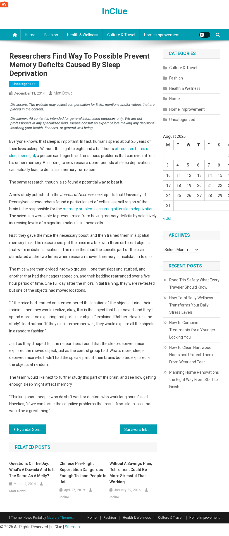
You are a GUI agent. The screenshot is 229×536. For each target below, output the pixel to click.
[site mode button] (204, 35)
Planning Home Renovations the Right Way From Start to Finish (194, 379)
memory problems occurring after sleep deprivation (108, 209)
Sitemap (72, 527)
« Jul (167, 218)
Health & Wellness (82, 35)
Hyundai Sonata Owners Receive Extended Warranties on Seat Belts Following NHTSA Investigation (31, 429)
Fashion (51, 35)
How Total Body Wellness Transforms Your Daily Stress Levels (191, 305)
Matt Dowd (63, 93)
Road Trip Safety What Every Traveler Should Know (194, 283)
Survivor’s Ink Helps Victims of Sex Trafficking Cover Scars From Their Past (140, 429)
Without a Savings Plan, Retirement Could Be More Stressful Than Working (130, 472)
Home (30, 35)
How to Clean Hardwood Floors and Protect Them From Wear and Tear (191, 354)
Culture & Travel (121, 35)
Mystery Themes (60, 518)
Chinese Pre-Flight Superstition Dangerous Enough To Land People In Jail (82, 472)
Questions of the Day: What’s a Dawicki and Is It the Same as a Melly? (31, 469)
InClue (114, 11)
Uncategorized (24, 84)
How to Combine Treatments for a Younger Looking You (192, 329)
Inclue (64, 497)
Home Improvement (162, 35)
